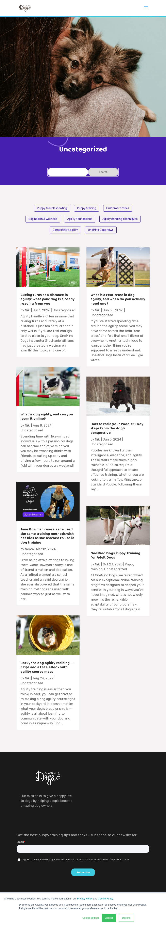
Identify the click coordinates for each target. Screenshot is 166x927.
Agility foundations (79, 219)
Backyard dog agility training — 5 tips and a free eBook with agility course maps (46, 667)
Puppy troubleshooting (52, 208)
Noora (29, 549)
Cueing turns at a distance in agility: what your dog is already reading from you (47, 299)
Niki (27, 310)
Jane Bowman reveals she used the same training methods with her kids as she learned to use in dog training (47, 536)
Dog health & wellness (43, 219)
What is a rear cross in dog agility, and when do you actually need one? (117, 299)
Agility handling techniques (120, 219)
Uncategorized (64, 310)
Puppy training (86, 208)
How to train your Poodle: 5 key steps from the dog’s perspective (117, 428)
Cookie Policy (105, 898)
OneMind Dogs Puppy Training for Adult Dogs (115, 555)
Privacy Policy (85, 898)
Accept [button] (109, 917)
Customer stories (117, 208)
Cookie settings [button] (90, 917)
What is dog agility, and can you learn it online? (46, 417)
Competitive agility (65, 230)
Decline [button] (126, 917)
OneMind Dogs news (101, 230)
